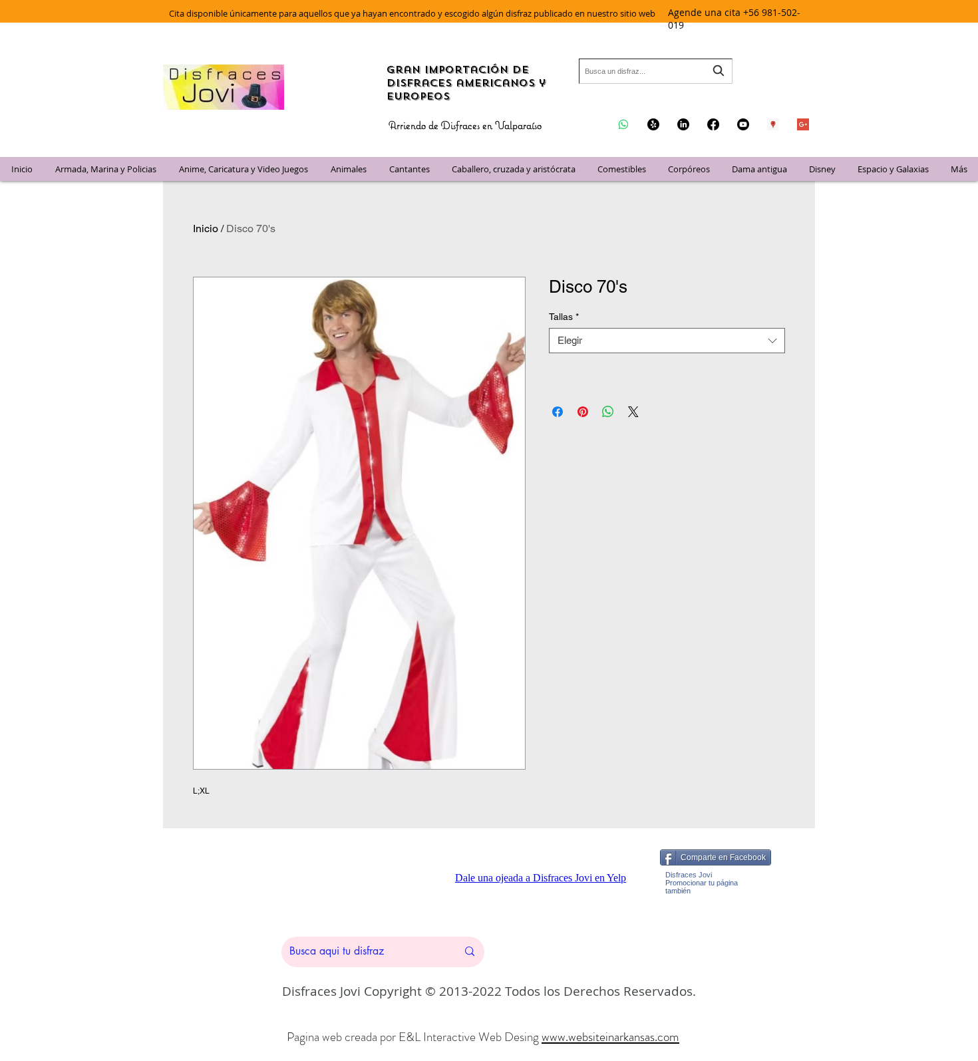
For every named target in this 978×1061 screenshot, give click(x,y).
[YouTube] (743, 124)
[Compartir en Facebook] (558, 412)
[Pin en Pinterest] (583, 412)
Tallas (564, 316)
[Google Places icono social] (773, 124)
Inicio (205, 228)
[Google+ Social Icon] (803, 124)
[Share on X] (633, 412)
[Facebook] (713, 124)
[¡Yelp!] (653, 124)
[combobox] (656, 71)
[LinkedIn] (683, 124)
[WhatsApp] (623, 124)
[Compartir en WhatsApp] (608, 412)
